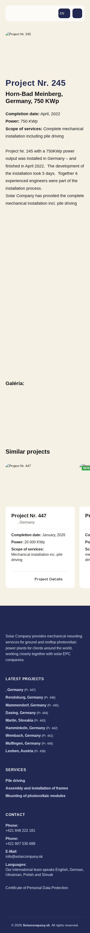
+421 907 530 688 (20, 844)
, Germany (21, 690)
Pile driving (15, 781)
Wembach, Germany (29, 735)
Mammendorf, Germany (32, 705)
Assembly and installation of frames (37, 788)
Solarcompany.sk (36, 925)
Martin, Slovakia (25, 720)
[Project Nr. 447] (40, 485)
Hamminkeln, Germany (31, 728)
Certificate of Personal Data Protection (37, 888)
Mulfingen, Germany (29, 743)
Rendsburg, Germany (30, 697)
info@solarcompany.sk (24, 856)
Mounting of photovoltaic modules (36, 796)
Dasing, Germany (27, 713)
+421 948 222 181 (20, 830)
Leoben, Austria (25, 751)
